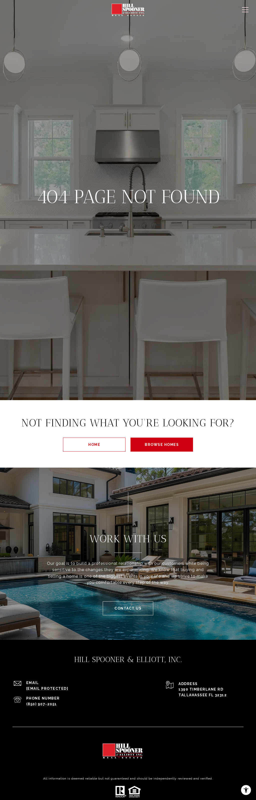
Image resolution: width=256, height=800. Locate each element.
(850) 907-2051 (41, 704)
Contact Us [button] (128, 608)
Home (94, 445)
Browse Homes (162, 445)
